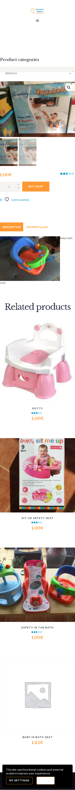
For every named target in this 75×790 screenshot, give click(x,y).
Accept (45, 780)
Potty (37, 408)
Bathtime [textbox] (38, 73)
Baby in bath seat (37, 737)
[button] (68, 87)
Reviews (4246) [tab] (37, 227)
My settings (19, 780)
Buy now (36, 186)
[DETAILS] (23, 364)
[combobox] (37, 69)
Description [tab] (12, 227)
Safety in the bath (37, 627)
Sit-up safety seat (37, 518)
